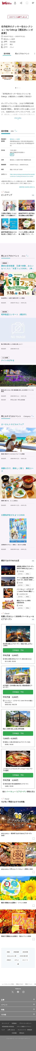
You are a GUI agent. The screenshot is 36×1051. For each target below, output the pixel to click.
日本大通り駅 (24, 956)
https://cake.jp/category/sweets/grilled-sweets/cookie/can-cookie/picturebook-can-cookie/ (22, 175)
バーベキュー (11, 791)
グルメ (17, 960)
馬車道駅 (16, 952)
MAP (12, 154)
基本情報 (4, 131)
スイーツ (25, 960)
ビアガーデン (21, 791)
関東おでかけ (19, 984)
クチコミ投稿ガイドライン (24, 1026)
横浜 (9, 952)
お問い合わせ (11, 1029)
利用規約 (14, 1023)
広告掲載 (14, 1033)
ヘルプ (3, 1029)
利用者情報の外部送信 (8, 1026)
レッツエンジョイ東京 (8, 984)
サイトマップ (5, 1023)
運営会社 (21, 1033)
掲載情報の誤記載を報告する (27, 187)
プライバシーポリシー (25, 1023)
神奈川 (9, 960)
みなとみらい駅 (12, 956)
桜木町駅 (25, 952)
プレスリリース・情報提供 (25, 1029)
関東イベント (28, 984)
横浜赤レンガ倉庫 (15, 139)
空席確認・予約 (18, 650)
